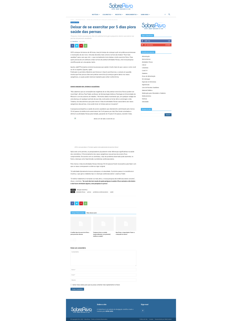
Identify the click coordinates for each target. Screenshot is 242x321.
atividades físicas (80, 192)
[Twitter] (77, 46)
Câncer (144, 65)
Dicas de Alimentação (148, 76)
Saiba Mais (144, 14)
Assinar (167, 45)
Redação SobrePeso (82, 189)
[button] (169, 15)
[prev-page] (72, 240)
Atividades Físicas (80, 19)
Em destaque (146, 79)
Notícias (95, 14)
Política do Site (143, 319)
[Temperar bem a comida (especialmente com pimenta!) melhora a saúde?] (103, 224)
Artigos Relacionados (78, 213)
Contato (151, 319)
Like (169, 41)
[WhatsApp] (85, 46)
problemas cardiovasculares (100, 192)
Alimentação (146, 56)
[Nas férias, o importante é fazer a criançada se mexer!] (126, 224)
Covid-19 (144, 70)
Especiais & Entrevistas (149, 82)
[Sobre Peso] (121, 6)
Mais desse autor (92, 213)
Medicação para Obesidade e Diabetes (154, 93)
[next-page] (75, 240)
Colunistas (107, 14)
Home (72, 19)
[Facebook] (165, 14)
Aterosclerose (146, 59)
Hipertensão (145, 85)
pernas (89, 192)
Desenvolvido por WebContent (163, 319)
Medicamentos (131, 14)
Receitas (118, 14)
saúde (111, 192)
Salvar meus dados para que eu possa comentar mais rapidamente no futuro (96, 285)
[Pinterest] (81, 46)
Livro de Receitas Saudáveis (150, 87)
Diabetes (144, 73)
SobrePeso (75, 41)
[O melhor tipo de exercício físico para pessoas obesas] (81, 224)
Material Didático (147, 90)
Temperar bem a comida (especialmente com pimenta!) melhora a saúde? (102, 234)
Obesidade (145, 102)
